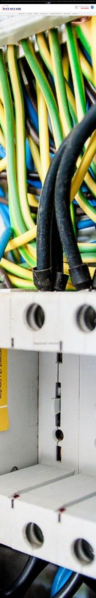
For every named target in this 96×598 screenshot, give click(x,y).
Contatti (75, 13)
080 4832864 (85, 8)
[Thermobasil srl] (11, 11)
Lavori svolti (44, 13)
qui (46, 2)
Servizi (36, 13)
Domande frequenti (56, 13)
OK (49, 2)
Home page (22, 13)
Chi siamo (29, 13)
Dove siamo (67, 13)
